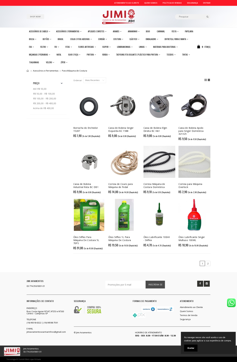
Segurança (192, 3)
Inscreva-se (155, 284)
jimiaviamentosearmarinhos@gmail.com (46, 331)
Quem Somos (150, 3)
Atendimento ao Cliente (126, 3)
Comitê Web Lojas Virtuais (29, 359)
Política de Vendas (172, 3)
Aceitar (190, 348)
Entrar (206, 3)
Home (28, 71)
